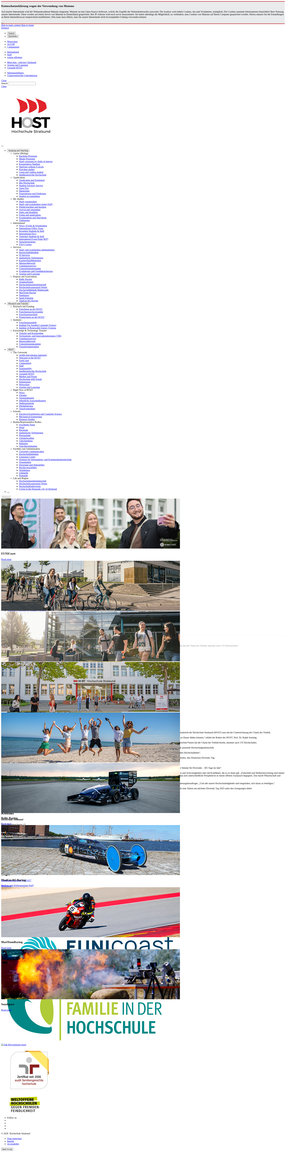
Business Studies (27, 419)
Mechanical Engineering (30, 416)
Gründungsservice (27, 266)
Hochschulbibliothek (29, 252)
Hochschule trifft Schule (30, 379)
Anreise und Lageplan (29, 274)
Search (4, 83)
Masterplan (24, 191)
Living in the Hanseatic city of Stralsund (38, 489)
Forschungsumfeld (27, 322)
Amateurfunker (26, 282)
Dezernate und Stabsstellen (31, 465)
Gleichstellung (26, 441)
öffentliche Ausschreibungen (32, 400)
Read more (6, 559)
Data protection (14, 1138)
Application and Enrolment (32, 180)
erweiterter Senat (27, 424)
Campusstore (25, 363)
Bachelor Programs (28, 156)
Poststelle (23, 475)
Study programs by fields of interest (35, 161)
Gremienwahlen (26, 438)
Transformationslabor (29, 346)
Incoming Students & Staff (31, 231)
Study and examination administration (37, 250)
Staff (21, 366)
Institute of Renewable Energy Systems (37, 328)
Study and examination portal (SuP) (36, 204)
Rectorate (23, 430)
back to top (7, 1149)
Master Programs (27, 159)
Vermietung (24, 470)
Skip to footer (27, 25)
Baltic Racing (25, 279)
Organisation (25, 462)
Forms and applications (30, 215)
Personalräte (25, 435)
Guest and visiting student (31, 172)
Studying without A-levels (31, 167)
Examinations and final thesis (32, 217)
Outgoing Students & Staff (31, 236)
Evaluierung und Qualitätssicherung (36, 271)
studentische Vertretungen (31, 258)
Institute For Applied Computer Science (37, 325)
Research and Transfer (18, 304)
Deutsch (5, 28)
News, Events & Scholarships (33, 225)
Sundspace (24, 295)
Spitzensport (25, 382)
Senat (21, 427)
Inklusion (23, 443)
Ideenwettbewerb (27, 263)
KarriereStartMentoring (30, 260)
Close (4, 80)
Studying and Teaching (18, 150)
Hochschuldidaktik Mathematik (34, 290)
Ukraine (23, 395)
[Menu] (2, 146)
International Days (27, 233)
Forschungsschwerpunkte (31, 312)
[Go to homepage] (31, 142)
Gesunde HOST (26, 374)
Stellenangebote (26, 403)
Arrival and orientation (29, 209)
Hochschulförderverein (30, 486)
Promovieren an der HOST (32, 317)
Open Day (24, 188)
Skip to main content (11, 25)
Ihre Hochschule (27, 183)
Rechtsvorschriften (28, 467)
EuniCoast (24, 360)
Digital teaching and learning (32, 207)
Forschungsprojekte (28, 314)
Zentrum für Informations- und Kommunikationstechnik (45, 459)
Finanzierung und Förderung (32, 193)
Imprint (10, 1141)
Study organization (28, 201)
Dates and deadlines (28, 212)
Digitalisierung (26, 406)
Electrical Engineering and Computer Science (40, 414)
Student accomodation (29, 196)
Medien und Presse (28, 376)
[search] (8, 492)
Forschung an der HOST (30, 309)
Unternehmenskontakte (30, 268)
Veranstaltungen (26, 398)
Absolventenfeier (27, 408)
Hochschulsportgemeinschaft (32, 284)
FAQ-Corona (25, 244)
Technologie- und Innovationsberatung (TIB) (40, 336)
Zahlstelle (23, 473)
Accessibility (13, 1144)
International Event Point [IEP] (33, 239)
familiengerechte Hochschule (32, 175)
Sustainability (25, 368)
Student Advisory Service (31, 185)
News (22, 392)
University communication (31, 451)
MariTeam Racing (27, 292)
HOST (11, 350)
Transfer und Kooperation (31, 333)
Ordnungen (24, 220)
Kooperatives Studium (29, 164)
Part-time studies (27, 169)
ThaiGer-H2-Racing (28, 300)
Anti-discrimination (28, 446)
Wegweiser (24, 384)
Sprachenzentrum (27, 242)
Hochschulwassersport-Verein (33, 287)
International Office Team (31, 228)
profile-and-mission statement (33, 355)
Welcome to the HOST (30, 358)
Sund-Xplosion (26, 298)
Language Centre (27, 457)
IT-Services (24, 255)
